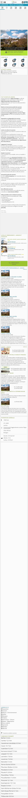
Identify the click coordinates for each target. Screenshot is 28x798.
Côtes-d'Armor (7, 430)
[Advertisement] (14, 19)
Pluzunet (7, 780)
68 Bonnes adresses (7, 73)
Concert (4, 711)
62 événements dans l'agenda (9, 72)
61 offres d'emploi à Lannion (9, 71)
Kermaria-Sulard (9, 751)
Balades (4, 726)
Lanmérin (6, 756)
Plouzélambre (8, 778)
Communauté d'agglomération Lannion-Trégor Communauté (15, 428)
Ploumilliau (7, 775)
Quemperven (8, 783)
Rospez (6, 786)
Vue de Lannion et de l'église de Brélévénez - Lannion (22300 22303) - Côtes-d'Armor (15, 48)
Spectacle (5, 725)
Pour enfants (6, 723)
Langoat (6, 754)
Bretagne (6, 432)
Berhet (5, 738)
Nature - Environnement (9, 712)
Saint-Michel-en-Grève (11, 788)
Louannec (7, 759)
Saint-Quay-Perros (9, 791)
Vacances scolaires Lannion (10, 733)
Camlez (6, 741)
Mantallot (6, 762)
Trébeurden (7, 796)
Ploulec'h (6, 772)
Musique (4, 716)
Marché (4, 728)
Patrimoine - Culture (8, 719)
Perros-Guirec (8, 764)
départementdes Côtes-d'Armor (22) (10, 101)
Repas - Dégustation (8, 721)
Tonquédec (7, 794)
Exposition (5, 709)
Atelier (4, 714)
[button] (14, 52)
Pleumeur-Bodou (9, 767)
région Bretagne (15, 98)
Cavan (6, 746)
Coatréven (7, 749)
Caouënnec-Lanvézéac (11, 743)
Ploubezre (7, 770)
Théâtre (4, 718)
